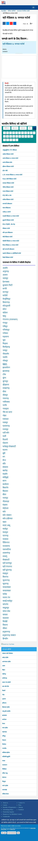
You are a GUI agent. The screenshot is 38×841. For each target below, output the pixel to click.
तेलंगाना (4, 777)
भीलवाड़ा (6, 501)
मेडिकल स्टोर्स (6, 228)
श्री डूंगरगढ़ (7, 570)
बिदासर (5, 491)
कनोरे (5, 288)
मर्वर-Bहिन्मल (7, 518)
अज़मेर (5, 268)
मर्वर (4, 511)
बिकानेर (5, 487)
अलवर (5, 275)
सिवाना (5, 625)
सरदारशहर (7, 587)
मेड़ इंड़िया (3, 11)
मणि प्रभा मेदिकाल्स (8, 232)
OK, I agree (4, 832)
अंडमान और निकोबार (7, 653)
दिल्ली (3, 690)
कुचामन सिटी (7, 285)
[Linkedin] (14, 23)
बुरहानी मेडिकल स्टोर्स (8, 220)
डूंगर (4, 378)
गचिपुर (5, 326)
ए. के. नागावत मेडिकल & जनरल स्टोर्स (12, 174)
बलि (4, 463)
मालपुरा (5, 532)
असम (3, 665)
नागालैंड (4, 748)
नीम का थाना (7, 412)
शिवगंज (5, 577)
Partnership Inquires (8, 812)
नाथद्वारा (6, 408)
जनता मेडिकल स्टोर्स (8, 191)
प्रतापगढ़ (6, 426)
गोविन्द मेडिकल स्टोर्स (8, 187)
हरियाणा (4, 703)
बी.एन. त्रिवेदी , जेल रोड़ (9, 224)
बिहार (3, 670)
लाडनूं (5, 556)
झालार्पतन (6, 367)
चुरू (4, 340)
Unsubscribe (6, 816)
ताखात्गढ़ (6, 388)
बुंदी (4, 453)
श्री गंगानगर (7, 566)
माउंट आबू (6, 525)
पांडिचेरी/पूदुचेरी (6, 756)
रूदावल (5, 539)
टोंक (4, 374)
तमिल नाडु (5, 773)
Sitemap (20, 807)
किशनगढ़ (6, 302)
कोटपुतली (6, 306)
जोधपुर (5, 360)
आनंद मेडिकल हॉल (7, 162)
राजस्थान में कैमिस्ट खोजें (23, 11)
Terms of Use (12, 829)
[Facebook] (4, 23)
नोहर (4, 415)
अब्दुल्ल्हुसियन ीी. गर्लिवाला (10, 150)
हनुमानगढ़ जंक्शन (9, 635)
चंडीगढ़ (4, 674)
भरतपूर (5, 498)
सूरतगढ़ (5, 583)
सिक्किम (4, 769)
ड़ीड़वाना (6, 384)
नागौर (5, 405)
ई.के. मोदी (5, 170)
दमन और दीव (5, 686)
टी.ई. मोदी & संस (7, 195)
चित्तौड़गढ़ (6, 347)
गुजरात (4, 699)
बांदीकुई (5, 477)
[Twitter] (7, 23)
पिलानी (5, 439)
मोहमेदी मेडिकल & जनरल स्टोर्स (11, 241)
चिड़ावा (5, 343)
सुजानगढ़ (6, 580)
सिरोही (5, 621)
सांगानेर (5, 604)
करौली (5, 295)
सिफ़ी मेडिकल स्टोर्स (8, 257)
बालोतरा (6, 484)
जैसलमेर (6, 354)
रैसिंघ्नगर (6, 542)
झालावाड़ (6, 371)
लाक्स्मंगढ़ (6, 553)
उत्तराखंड (4, 789)
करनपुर (5, 292)
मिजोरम (4, 744)
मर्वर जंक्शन (7, 515)
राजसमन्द (6, 546)
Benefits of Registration (9, 807)
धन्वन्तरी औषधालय (7, 203)
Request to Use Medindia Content (12, 814)
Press (19, 805)
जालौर (5, 357)
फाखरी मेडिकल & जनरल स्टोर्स (11, 216)
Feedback (21, 809)
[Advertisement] (19, 66)
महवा (4, 522)
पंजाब (3, 760)
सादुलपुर (6, 608)
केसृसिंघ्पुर (6, 299)
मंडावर (5, 505)
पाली (4, 436)
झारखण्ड (4, 715)
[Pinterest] (11, 23)
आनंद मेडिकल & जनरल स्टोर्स (10, 158)
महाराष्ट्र (4, 732)
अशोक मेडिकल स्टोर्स (8, 154)
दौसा (4, 391)
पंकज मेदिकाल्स (7, 207)
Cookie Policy (32, 828)
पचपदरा (5, 419)
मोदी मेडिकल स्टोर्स (7, 236)
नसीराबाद (6, 402)
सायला (5, 614)
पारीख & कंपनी (7, 212)
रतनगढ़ (5, 535)
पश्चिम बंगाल (5, 794)
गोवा (3, 694)
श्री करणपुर (7, 563)
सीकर (5, 628)
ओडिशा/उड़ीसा (6, 752)
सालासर (6, 618)
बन (4, 456)
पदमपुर (5, 422)
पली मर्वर (6, 433)
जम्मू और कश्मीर (6, 711)
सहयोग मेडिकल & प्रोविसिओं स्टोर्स (12, 253)
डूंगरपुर (5, 381)
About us (5, 803)
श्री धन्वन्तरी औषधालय (8, 249)
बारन (4, 481)
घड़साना (6, 336)
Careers (5, 805)
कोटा (4, 309)
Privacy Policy (3, 829)
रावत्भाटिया (7, 549)
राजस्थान (4, 765)
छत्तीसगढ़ (4, 678)
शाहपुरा (5, 573)
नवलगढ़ (6, 398)
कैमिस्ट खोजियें (11, 11)
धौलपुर (5, 395)
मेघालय (4, 740)
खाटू (4, 316)
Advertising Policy (8, 809)
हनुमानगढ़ (6, 632)
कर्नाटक (4, 719)
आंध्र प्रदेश (5, 657)
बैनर (4, 460)
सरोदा (5, 594)
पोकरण (5, 443)
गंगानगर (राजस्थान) (10, 319)
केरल (3, 723)
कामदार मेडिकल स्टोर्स (8, 183)
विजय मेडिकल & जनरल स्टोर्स (10, 245)
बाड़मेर (5, 474)
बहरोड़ (5, 470)
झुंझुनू (5, 364)
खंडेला (5, 312)
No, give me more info (12, 832)
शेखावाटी (6, 560)
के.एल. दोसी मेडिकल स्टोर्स (9, 179)
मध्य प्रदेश (5, 727)
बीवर (4, 494)
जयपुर (5, 350)
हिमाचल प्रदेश (6, 707)
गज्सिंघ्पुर (6, 330)
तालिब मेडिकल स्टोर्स (8, 199)
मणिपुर (4, 736)
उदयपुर (5, 278)
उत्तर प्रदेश (5, 785)
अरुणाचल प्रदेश (6, 661)
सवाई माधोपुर (7, 601)
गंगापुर (5, 323)
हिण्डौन (5, 638)
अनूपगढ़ (6, 271)
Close (18, 832)
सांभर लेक (6, 611)
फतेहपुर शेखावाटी (9, 446)
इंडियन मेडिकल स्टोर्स (8, 166)
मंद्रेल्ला (5, 508)
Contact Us (21, 803)
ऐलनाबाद (6, 282)
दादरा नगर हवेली (6, 682)
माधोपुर (5, 529)
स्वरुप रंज (6, 597)
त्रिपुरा (4, 781)
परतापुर (5, 429)
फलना (5, 450)
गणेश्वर (5, 333)
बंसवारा (5, 467)
